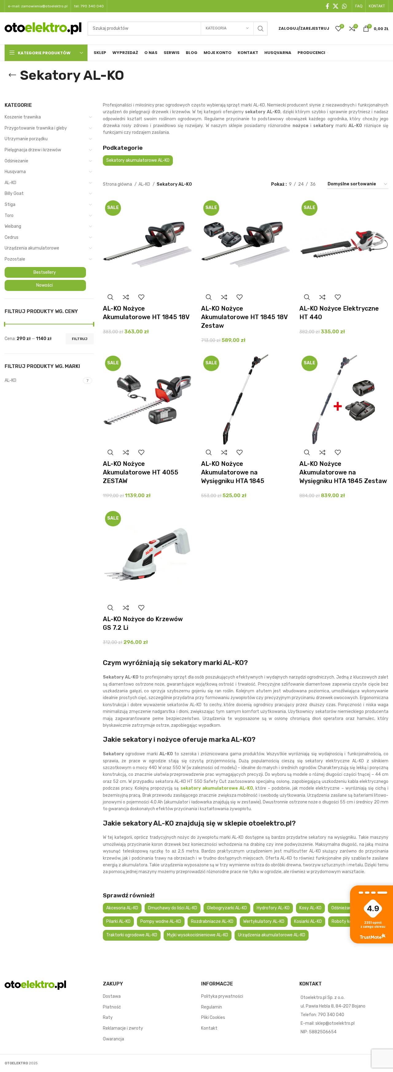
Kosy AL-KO (310, 908)
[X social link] (335, 6)
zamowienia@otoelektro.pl (44, 6)
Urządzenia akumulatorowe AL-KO (271, 935)
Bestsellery (44, 272)
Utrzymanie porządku (26, 138)
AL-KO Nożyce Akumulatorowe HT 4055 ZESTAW (140, 472)
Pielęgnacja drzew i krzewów (33, 150)
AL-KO (10, 182)
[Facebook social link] (327, 6)
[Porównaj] (126, 297)
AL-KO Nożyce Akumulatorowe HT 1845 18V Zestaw (244, 317)
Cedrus (11, 237)
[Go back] (12, 75)
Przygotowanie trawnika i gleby (36, 128)
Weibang (13, 226)
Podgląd (110, 297)
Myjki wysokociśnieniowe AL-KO (197, 935)
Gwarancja (113, 1039)
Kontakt (209, 1028)
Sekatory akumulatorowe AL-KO (137, 160)
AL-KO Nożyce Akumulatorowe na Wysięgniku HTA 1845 (232, 472)
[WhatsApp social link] (344, 6)
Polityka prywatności (222, 996)
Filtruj (80, 339)
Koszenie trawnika (23, 117)
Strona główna (118, 184)
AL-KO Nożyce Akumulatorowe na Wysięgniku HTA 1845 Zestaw (343, 472)
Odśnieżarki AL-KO (348, 908)
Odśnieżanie (16, 161)
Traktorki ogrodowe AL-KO (131, 935)
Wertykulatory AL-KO (263, 921)
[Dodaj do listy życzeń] (141, 297)
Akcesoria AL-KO (122, 908)
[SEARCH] (261, 28)
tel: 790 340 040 (89, 6)
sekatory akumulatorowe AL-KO (216, 788)
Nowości (44, 285)
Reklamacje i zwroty (123, 1028)
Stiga (10, 204)
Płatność (112, 1007)
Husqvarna (15, 171)
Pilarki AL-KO (118, 921)
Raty (108, 1017)
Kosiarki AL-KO (308, 921)
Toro (9, 215)
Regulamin (211, 1007)
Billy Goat (14, 193)
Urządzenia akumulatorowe (32, 248)
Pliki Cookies (213, 1017)
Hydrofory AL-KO (273, 908)
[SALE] (147, 243)
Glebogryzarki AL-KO (227, 908)
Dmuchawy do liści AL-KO (172, 908)
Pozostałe (15, 259)
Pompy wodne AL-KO (160, 921)
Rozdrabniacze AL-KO (212, 921)
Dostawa (112, 996)
